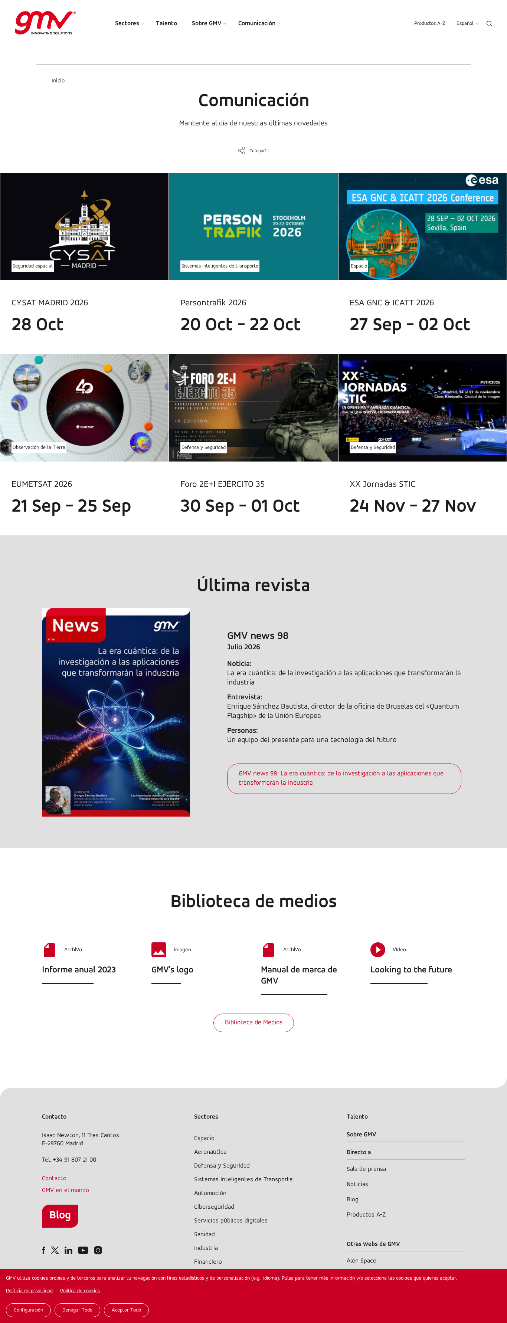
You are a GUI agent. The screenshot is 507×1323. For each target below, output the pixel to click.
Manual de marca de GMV (299, 976)
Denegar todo (77, 1310)
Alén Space (361, 1261)
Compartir (259, 150)
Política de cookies (80, 1290)
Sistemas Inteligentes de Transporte (243, 1179)
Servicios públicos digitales (231, 1221)
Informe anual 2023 (79, 970)
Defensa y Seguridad (203, 447)
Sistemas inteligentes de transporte (219, 266)
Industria (206, 1248)
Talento (166, 23)
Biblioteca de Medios (253, 1023)
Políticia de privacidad (29, 1290)
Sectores (127, 23)
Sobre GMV (207, 23)
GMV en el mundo (65, 1190)
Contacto (54, 1178)
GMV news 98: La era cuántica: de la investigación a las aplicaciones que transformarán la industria (341, 779)
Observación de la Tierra (39, 447)
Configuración (28, 1310)
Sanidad (204, 1234)
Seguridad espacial (33, 266)
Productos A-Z (429, 23)
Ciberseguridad (214, 1207)
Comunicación (256, 23)
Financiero (208, 1262)
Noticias (357, 1184)
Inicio (58, 81)
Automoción (210, 1193)
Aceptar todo (126, 1310)
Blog (60, 1215)
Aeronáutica (210, 1152)
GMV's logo (172, 970)
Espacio (359, 266)
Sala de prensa (366, 1169)
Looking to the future (411, 970)
